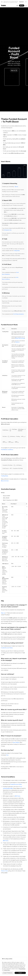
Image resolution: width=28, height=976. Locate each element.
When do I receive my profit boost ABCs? (14, 709)
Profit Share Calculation (18, 314)
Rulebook (17, 342)
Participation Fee (7, 230)
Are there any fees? (7, 750)
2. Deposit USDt (7, 200)
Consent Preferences (7, 972)
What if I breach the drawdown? (11, 736)
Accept (20, 972)
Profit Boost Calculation (9, 419)
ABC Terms (17, 796)
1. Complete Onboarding (9, 183)
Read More (21, 1)
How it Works (5, 161)
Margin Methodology (20, 338)
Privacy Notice (22, 968)
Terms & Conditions (8, 777)
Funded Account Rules (9, 325)
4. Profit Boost (6, 264)
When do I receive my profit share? (12, 720)
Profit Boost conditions (7, 449)
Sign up (16, 186)
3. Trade (4, 239)
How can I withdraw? (7, 674)
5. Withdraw (6, 293)
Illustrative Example (8, 489)
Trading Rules (17, 250)
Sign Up (21, 5)
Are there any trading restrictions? (12, 643)
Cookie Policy (7, 970)
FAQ (2, 601)
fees (7, 755)
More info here (5, 480)
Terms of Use (4, 871)
